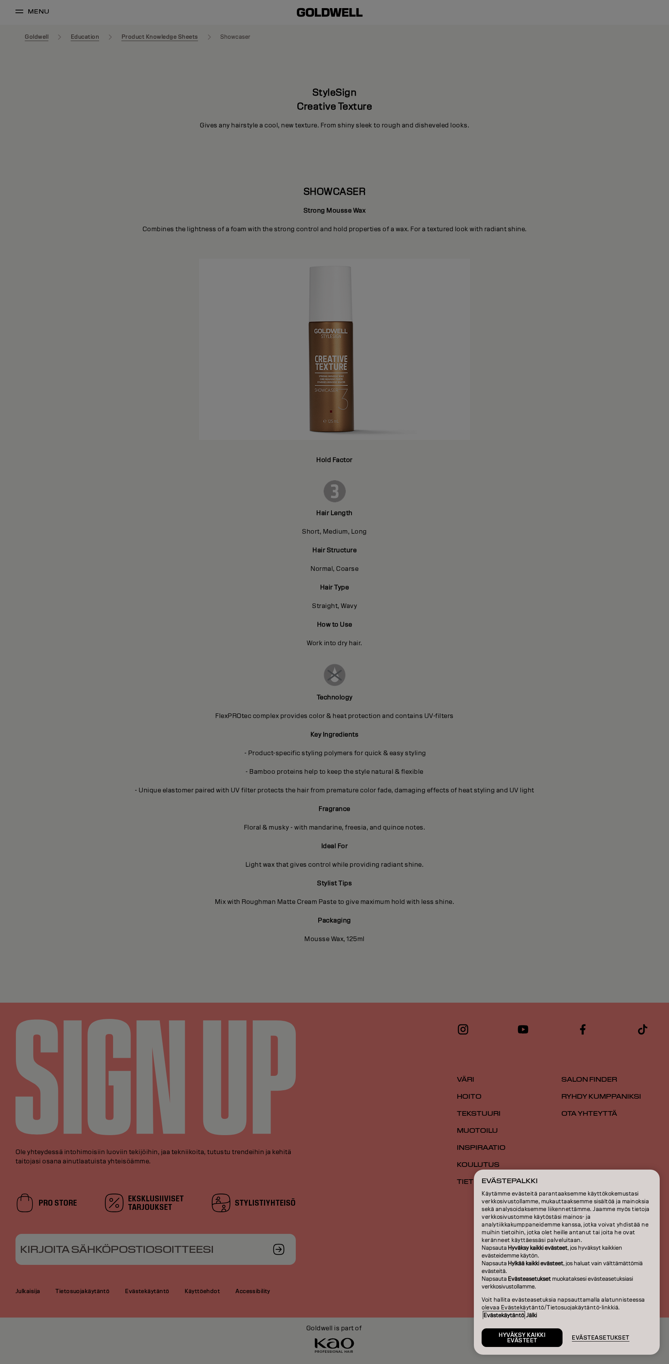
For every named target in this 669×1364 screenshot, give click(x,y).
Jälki (531, 1315)
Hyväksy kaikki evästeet (522, 1337)
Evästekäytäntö (504, 1315)
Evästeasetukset (601, 1337)
